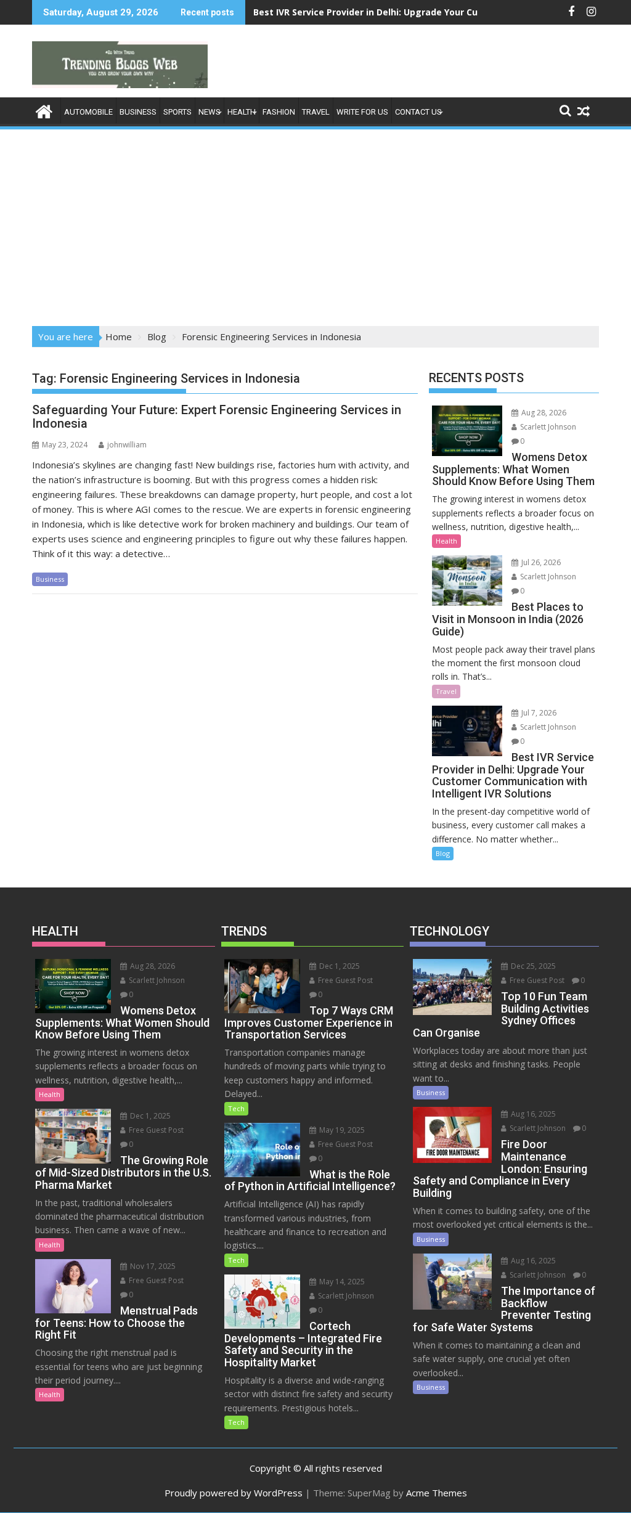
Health (241, 111)
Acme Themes (436, 1492)
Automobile (88, 111)
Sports (177, 111)
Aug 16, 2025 (532, 1114)
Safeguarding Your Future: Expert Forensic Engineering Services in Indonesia (216, 416)
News (209, 111)
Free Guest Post (155, 1130)
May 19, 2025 (341, 1130)
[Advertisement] (315, 223)
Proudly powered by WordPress (234, 1492)
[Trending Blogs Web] (44, 110)
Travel (316, 111)
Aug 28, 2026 (542, 412)
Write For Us (362, 111)
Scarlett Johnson (547, 427)
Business (138, 111)
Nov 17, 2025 (152, 1266)
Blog (443, 853)
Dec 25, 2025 (532, 966)
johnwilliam (127, 444)
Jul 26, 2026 (540, 562)
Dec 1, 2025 (149, 1116)
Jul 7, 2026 (537, 713)
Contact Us (418, 111)
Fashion (279, 111)
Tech (236, 1108)
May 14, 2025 (341, 1281)
